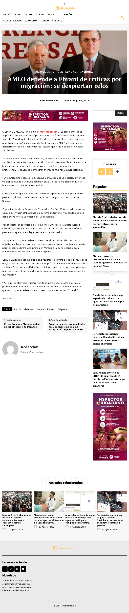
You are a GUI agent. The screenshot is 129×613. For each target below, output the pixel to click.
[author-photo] (4, 529)
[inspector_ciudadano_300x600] (110, 459)
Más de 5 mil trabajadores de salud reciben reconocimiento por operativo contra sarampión (110, 222)
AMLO (17, 309)
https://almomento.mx (33, 352)
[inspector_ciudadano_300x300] (110, 149)
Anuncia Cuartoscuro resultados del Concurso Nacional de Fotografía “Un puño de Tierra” (67, 327)
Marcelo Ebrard (46, 309)
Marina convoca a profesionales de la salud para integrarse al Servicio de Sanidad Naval (110, 260)
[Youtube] (23, 569)
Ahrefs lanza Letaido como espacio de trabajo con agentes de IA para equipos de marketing (108, 299)
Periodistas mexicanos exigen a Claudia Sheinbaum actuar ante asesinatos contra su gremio (109, 338)
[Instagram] (11, 569)
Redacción (52, 100)
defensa (29, 309)
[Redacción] (10, 349)
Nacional (86, 72)
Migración (63, 309)
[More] (117, 171)
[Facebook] (101, 171)
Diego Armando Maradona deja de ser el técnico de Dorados (22, 325)
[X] (109, 171)
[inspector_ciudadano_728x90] (45, 120)
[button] (113, 18)
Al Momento (44, 72)
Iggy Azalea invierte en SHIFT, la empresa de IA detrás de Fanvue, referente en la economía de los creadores (109, 379)
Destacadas (67, 72)
